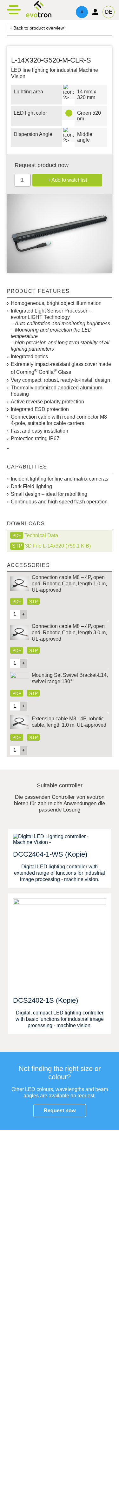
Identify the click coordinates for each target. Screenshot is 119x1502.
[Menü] (14, 9)
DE (108, 12)
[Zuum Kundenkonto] (95, 12)
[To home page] (38, 16)
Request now (60, 1110)
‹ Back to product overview (37, 27)
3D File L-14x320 (58, 546)
